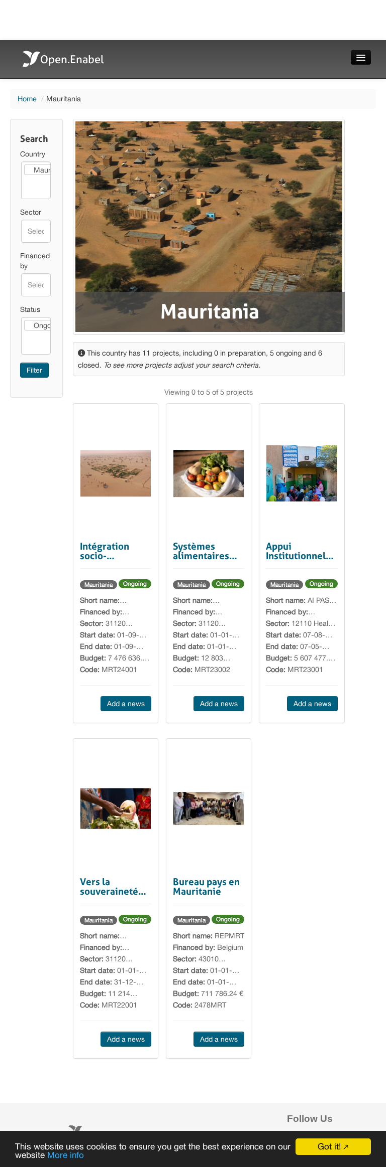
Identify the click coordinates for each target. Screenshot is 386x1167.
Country (32, 154)
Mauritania (98, 584)
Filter (34, 370)
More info (65, 1155)
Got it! (329, 1146)
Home (27, 98)
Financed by (35, 261)
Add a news (126, 704)
